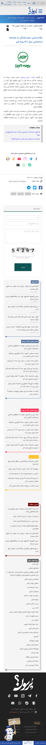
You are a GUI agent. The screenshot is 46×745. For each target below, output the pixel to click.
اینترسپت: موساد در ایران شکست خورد (25, 516)
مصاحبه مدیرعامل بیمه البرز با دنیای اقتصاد (25, 138)
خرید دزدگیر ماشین (32, 603)
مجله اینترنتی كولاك (32, 657)
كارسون (36, 636)
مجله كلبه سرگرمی (32, 661)
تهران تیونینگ (33, 640)
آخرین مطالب (33, 504)
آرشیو (28, 3)
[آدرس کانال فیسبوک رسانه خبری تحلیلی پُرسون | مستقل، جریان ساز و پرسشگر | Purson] (36, 159)
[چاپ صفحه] (7, 26)
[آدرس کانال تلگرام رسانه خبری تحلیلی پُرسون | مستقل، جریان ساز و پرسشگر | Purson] (31, 159)
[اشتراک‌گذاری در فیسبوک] (40, 187)
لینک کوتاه (36, 181)
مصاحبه (13, 193)
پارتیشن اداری (33, 591)
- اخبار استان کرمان (31, 732)
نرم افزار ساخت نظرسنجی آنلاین (28, 632)
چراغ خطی (34, 599)
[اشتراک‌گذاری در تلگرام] (28, 187)
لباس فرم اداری (33, 628)
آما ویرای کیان (13, 712)
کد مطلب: (36, 177)
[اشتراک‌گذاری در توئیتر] (34, 187)
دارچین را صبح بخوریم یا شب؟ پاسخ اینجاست (23, 473)
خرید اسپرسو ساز (32, 587)
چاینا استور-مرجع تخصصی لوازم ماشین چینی (23, 612)
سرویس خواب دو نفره (31, 595)
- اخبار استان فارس (31, 729)
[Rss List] (2, 3)
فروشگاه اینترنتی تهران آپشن (29, 648)
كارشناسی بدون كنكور (31, 579)
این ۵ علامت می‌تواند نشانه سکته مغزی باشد (23, 486)
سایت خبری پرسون (28, 77)
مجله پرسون (34, 457)
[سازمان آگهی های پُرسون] (11, 718)
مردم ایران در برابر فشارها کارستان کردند (25, 521)
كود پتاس (35, 564)
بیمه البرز (20, 193)
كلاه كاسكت (34, 653)
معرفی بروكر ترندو (32, 583)
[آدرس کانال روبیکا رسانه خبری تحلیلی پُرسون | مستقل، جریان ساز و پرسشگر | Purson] (8, 159)
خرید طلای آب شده (32, 616)
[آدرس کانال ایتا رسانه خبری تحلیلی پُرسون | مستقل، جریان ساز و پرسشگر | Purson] (14, 159)
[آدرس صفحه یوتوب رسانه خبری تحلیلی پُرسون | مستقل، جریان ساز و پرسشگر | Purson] (19, 159)
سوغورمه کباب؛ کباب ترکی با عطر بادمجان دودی (23, 469)
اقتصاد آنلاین (38, 26)
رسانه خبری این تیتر (31, 665)
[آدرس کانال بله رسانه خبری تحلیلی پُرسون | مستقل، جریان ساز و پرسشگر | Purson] (30, 165)
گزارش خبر (35, 620)
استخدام (28, 193)
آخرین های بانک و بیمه (30, 341)
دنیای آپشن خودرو (32, 644)
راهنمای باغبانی (33, 568)
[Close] (21, 718)
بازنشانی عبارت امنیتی (22, 258)
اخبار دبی (35, 608)
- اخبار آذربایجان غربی (30, 726)
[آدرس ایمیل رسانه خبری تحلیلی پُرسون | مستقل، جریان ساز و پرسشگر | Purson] (18, 165)
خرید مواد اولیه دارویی (31, 624)
